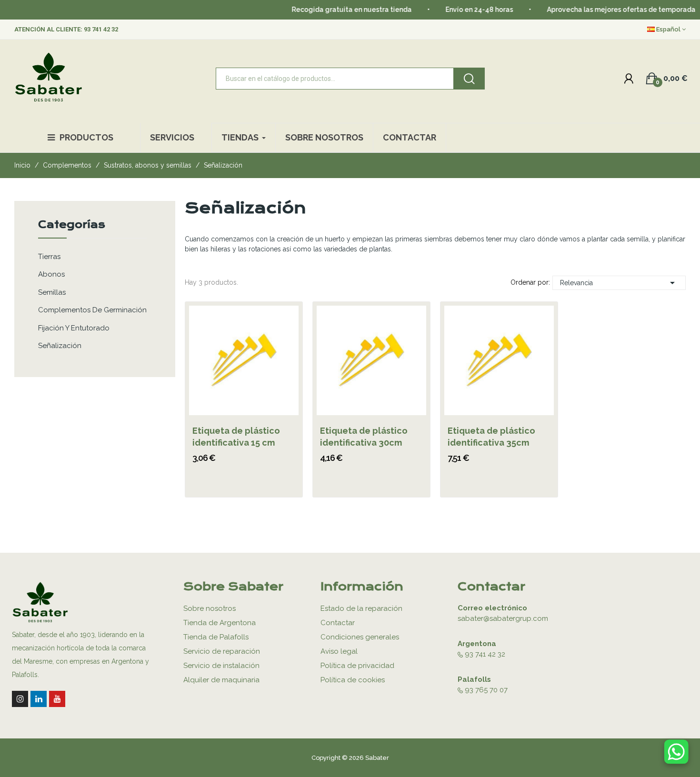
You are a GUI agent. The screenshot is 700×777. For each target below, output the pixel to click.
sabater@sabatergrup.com (503, 618)
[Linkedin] (38, 699)
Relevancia (619, 283)
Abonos (51, 274)
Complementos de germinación (92, 310)
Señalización (59, 345)
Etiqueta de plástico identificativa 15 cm (236, 437)
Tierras (49, 256)
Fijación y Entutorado (74, 328)
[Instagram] (20, 699)
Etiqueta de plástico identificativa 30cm (364, 437)
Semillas (52, 292)
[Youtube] (57, 699)
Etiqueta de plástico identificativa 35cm (491, 437)
